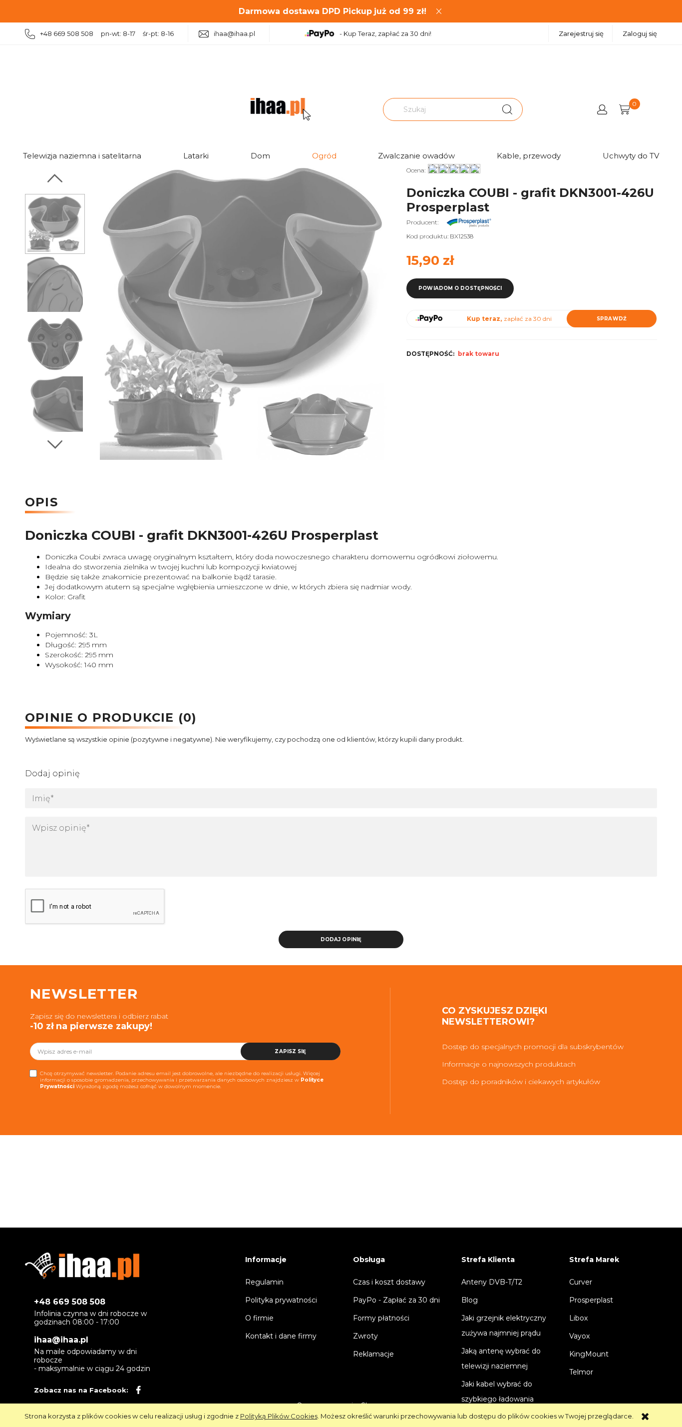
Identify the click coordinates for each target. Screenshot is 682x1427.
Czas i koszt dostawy (389, 1282)
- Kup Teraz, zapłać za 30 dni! (385, 33)
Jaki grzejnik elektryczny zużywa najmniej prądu (503, 1326)
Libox (578, 1318)
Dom (260, 155)
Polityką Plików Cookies (279, 1416)
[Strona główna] (280, 109)
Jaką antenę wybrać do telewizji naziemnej (501, 1359)
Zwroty (365, 1336)
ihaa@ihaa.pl (234, 33)
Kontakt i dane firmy (281, 1336)
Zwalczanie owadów (416, 155)
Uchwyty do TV (631, 155)
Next (54, 444)
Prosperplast (591, 1300)
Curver (580, 1282)
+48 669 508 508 (69, 1302)
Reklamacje (373, 1354)
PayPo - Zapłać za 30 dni (396, 1300)
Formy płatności (381, 1318)
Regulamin (264, 1282)
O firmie (259, 1318)
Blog (469, 1300)
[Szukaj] (507, 109)
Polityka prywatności (281, 1300)
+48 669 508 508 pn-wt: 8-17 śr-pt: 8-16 (107, 33)
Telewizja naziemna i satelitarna (82, 155)
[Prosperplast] (469, 222)
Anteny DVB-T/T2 (491, 1282)
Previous (54, 178)
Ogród (324, 155)
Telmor (581, 1372)
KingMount (589, 1354)
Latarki (196, 155)
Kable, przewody (529, 155)
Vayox (579, 1336)
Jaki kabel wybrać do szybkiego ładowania (497, 1392)
